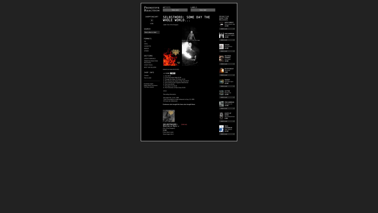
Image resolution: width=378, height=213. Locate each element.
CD (145, 41)
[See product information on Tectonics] (221, 103)
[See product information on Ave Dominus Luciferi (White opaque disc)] (221, 46)
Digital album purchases (151, 85)
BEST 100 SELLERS (150, 67)
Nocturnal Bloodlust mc (228, 70)
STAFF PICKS (148, 65)
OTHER (146, 51)
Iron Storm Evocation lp (228, 59)
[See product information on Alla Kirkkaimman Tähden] (221, 115)
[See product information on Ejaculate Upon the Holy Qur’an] (221, 81)
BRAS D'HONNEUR (228, 126)
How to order (147, 78)
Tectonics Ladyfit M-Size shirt (229, 35)
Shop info (149, 72)
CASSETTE (147, 46)
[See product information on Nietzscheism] (221, 24)
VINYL (146, 44)
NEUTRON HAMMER (228, 56)
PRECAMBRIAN (229, 33)
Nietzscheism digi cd (230, 24)
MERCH (146, 48)
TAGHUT (227, 80)
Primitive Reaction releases (224, 18)
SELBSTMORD (173, 17)
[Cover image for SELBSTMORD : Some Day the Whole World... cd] (172, 65)
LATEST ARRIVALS (150, 58)
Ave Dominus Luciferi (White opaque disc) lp (229, 46)
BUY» (173, 73)
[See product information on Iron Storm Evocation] (221, 58)
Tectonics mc (228, 104)
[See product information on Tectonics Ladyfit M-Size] (221, 35)
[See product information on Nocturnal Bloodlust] (221, 70)
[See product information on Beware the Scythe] (221, 92)
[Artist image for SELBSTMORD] (190, 65)
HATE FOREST (229, 22)
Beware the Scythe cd (228, 93)
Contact (146, 75)
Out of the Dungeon (172, 24)
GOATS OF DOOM (228, 114)
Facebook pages (148, 84)
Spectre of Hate (170, 126)
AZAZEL (227, 45)
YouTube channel (149, 87)
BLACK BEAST (229, 69)
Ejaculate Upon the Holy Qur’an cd (229, 82)
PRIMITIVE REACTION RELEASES (151, 61)
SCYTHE (227, 91)
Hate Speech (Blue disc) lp (228, 129)
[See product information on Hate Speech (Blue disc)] (221, 128)
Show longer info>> (168, 134)
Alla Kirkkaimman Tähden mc (230, 117)
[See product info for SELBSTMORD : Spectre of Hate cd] (169, 116)
